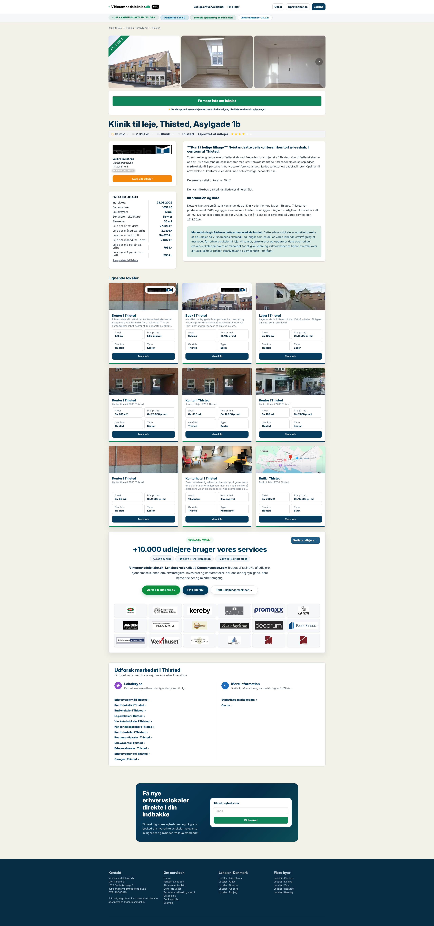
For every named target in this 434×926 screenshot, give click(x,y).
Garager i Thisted (125, 759)
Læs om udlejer (142, 178)
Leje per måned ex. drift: (129, 230)
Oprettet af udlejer (213, 134)
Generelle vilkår (172, 888)
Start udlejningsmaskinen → (234, 590)
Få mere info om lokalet (217, 101)
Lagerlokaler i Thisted (128, 716)
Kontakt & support (174, 881)
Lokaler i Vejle (281, 885)
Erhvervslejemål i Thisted (130, 699)
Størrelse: (119, 221)
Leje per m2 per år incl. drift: (128, 254)
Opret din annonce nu (161, 589)
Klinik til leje (115, 28)
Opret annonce (298, 6)
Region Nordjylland (137, 28)
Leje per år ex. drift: (126, 226)
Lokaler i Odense (228, 885)
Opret (278, 6)
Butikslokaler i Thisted (129, 710)
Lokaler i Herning (283, 892)
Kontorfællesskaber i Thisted (133, 726)
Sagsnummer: (121, 207)
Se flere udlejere (305, 540)
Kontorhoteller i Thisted (129, 732)
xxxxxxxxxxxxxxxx (124, 170)
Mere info (143, 356)
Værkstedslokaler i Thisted (132, 721)
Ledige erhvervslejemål (209, 6)
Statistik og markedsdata (238, 699)
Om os (225, 705)
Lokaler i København (230, 878)
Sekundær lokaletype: (127, 216)
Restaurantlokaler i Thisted (132, 737)
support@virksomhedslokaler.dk (127, 888)
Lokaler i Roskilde (284, 888)
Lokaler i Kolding (283, 881)
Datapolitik (170, 895)
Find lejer (233, 6)
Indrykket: (119, 202)
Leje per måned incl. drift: (129, 240)
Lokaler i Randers (283, 878)
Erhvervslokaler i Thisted (130, 748)
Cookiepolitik (171, 899)
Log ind (318, 6)
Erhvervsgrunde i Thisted (131, 753)
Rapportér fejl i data (125, 260)
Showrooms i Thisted (128, 742)
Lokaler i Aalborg (228, 888)
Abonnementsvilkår (174, 885)
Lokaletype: (120, 212)
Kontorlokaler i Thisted (129, 705)
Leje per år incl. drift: (126, 235)
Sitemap (168, 902)
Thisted (156, 28)
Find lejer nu (195, 589)
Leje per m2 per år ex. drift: (127, 246)
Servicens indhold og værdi (179, 892)
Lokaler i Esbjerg (228, 892)
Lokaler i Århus (227, 881)
